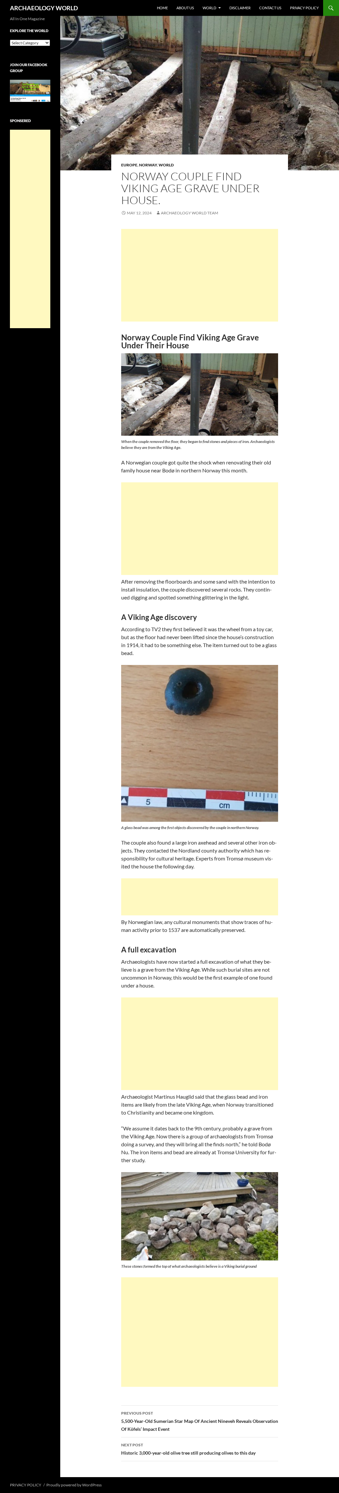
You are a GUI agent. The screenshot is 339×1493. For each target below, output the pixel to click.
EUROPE (129, 164)
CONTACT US (270, 8)
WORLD (209, 8)
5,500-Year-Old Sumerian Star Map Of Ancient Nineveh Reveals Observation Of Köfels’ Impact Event (199, 1421)
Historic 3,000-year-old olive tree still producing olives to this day (188, 1449)
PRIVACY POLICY (304, 8)
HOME (162, 8)
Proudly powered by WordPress (74, 1484)
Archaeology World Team (189, 212)
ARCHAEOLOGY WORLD (44, 8)
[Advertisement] (199, 275)
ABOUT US (185, 8)
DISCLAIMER (240, 8)
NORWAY (148, 164)
